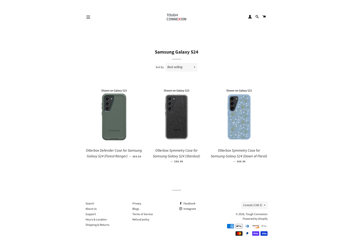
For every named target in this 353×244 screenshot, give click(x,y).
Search (89, 203)
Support (90, 214)
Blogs (135, 209)
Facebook (189, 203)
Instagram (189, 209)
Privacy (136, 203)
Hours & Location (96, 220)
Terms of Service (142, 214)
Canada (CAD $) (252, 205)
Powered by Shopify (255, 219)
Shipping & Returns (97, 225)
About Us (91, 209)
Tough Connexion (257, 214)
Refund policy (140, 220)
